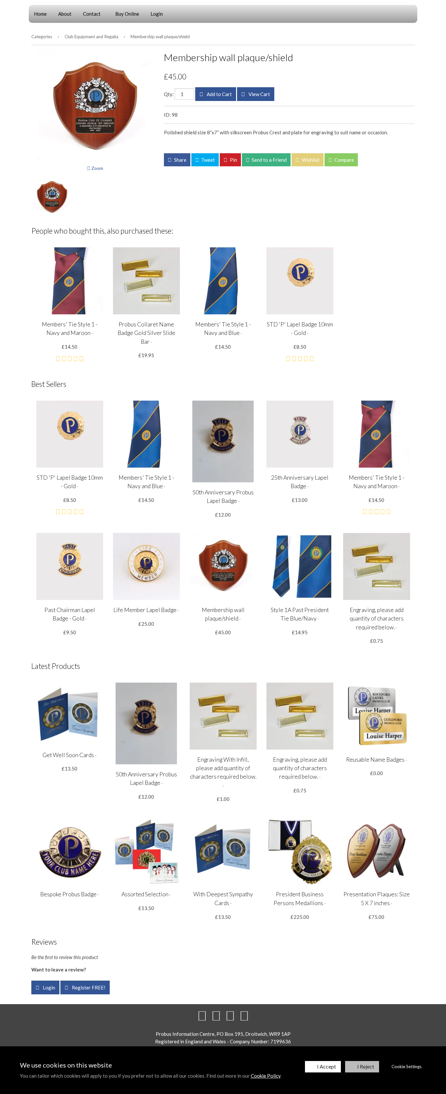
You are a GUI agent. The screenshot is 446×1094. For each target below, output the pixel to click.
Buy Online (127, 14)
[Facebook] (202, 1015)
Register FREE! (88, 987)
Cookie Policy (265, 1076)
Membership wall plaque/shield (160, 36)
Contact (92, 14)
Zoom (96, 168)
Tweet (207, 160)
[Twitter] (216, 1015)
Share (179, 160)
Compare (343, 160)
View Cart (258, 94)
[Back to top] (230, 1015)
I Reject (365, 1066)
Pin (233, 160)
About (65, 14)
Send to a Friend (269, 160)
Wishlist (310, 160)
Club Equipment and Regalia (91, 36)
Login (157, 14)
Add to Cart (219, 94)
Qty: (169, 94)
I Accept (326, 1066)
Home (40, 14)
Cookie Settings (406, 1066)
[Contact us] (244, 1015)
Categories (41, 36)
